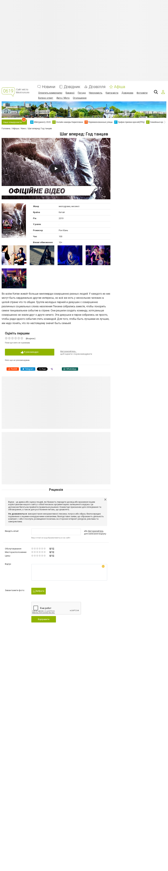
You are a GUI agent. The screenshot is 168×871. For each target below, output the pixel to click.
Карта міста (112, 93)
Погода (82, 93)
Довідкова (127, 93)
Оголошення (79, 98)
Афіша (119, 87)
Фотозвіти (141, 93)
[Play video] (56, 168)
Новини (48, 87)
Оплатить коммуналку (50, 93)
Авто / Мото (63, 98)
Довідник (72, 87)
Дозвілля (97, 87)
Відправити (43, 619)
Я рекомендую (31, 352)
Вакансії (70, 93)
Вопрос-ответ (45, 98)
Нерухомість (95, 93)
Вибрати (39, 591)
